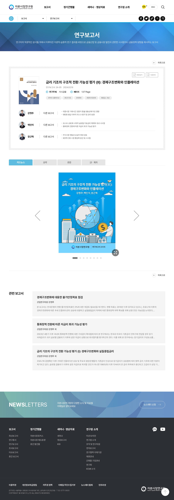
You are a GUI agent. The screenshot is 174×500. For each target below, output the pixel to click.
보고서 (47, 7)
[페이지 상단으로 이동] (165, 492)
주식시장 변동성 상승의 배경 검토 (75, 135)
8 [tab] (101, 258)
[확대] (115, 252)
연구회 (89, 465)
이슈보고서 (13, 452)
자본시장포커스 (36, 436)
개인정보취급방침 (29, 485)
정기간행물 (69, 7)
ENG (153, 7)
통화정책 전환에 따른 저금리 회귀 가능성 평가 (79, 126)
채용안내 (90, 456)
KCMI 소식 (90, 469)
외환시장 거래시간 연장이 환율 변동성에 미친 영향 (81, 111)
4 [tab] (87, 258)
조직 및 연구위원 (93, 444)
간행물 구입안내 (93, 460)
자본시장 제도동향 (37, 440)
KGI (58, 444)
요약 (45, 162)
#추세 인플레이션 (53, 98)
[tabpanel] (87, 213)
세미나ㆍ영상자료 (96, 7)
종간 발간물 (35, 444)
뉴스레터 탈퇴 (87, 485)
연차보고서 (91, 448)
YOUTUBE (162, 429)
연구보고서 (54, 18)
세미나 (60, 436)
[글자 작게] (157, 18)
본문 (69, 162)
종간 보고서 (13, 456)
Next (136, 216)
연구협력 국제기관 (93, 452)
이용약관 (12, 485)
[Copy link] (151, 18)
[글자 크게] (162, 18)
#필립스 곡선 (105, 98)
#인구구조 (68, 98)
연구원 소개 (123, 7)
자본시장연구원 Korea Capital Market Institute (21, 7)
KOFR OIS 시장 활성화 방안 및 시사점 (77, 138)
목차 (96, 162)
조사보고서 (13, 448)
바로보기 (138, 75)
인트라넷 (102, 485)
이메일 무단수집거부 (66, 485)
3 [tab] (84, 258)
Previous (37, 216)
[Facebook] (141, 18)
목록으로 (161, 62)
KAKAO (155, 429)
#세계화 (78, 98)
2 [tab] (80, 258)
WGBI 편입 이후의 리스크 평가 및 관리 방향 (79, 115)
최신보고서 (13, 436)
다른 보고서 (48, 113)
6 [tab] (94, 258)
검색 (163, 7)
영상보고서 (62, 440)
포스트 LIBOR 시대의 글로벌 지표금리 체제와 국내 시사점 (84, 123)
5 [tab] (90, 258)
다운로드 (152, 75)
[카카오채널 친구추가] (145, 7)
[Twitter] (146, 18)
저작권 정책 (47, 485)
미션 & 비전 (91, 436)
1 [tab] (75, 258)
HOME (11, 18)
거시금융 (62, 92)
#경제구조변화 (91, 98)
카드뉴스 (21, 162)
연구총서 (12, 440)
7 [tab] (97, 258)
